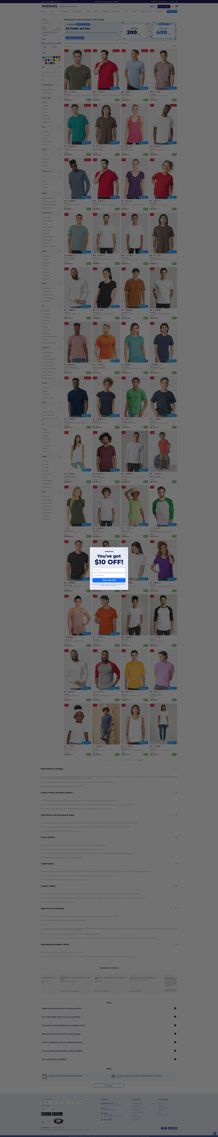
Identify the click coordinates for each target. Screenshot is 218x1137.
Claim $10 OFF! (109, 580)
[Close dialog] (125, 549)
